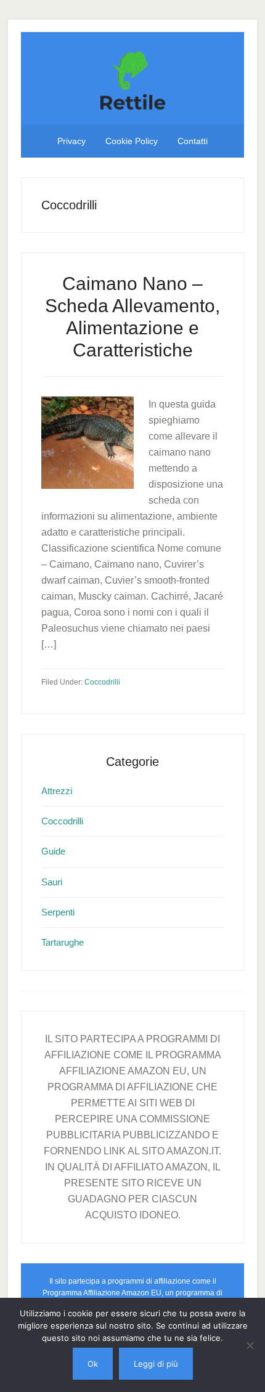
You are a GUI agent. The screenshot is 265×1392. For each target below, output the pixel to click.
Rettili (132, 78)
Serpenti (58, 912)
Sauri (51, 882)
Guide (53, 851)
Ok (93, 1364)
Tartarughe (62, 942)
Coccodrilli (102, 682)
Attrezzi (56, 791)
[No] (249, 1345)
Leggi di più (156, 1364)
